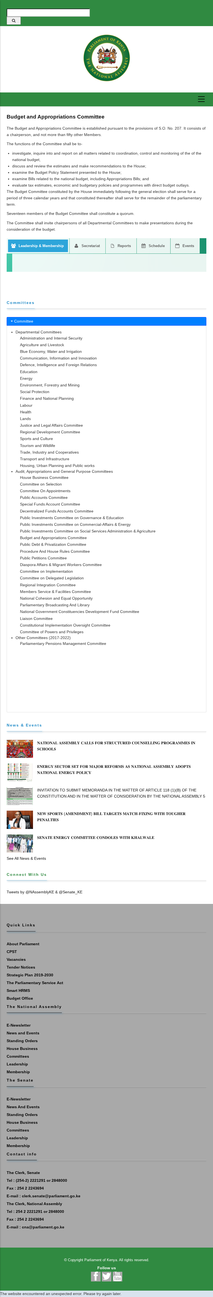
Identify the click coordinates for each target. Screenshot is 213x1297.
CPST (12, 951)
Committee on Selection (41, 484)
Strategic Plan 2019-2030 (30, 975)
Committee (23, 321)
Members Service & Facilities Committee (55, 591)
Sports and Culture (36, 438)
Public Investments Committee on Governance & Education (72, 518)
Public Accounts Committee (44, 497)
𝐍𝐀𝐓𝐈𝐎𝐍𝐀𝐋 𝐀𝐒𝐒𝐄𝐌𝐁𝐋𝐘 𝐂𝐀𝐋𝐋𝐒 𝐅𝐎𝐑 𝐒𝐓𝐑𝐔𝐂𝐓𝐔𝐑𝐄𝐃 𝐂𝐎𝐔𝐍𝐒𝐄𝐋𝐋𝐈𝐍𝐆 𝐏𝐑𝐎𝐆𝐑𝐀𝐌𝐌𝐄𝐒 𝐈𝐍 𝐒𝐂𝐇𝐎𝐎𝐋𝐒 (116, 746)
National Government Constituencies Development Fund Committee (79, 611)
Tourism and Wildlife (37, 445)
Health (25, 412)
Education (28, 372)
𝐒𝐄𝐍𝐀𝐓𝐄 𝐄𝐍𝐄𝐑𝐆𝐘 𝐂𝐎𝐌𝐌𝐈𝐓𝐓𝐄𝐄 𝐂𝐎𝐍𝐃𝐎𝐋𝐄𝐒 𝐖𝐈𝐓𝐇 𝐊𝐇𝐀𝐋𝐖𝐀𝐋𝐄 (95, 837)
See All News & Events (26, 858)
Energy (26, 378)
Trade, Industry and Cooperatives (49, 452)
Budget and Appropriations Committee (53, 538)
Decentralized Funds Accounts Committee (56, 511)
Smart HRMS (18, 990)
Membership (18, 1072)
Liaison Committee (36, 618)
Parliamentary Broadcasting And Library (55, 605)
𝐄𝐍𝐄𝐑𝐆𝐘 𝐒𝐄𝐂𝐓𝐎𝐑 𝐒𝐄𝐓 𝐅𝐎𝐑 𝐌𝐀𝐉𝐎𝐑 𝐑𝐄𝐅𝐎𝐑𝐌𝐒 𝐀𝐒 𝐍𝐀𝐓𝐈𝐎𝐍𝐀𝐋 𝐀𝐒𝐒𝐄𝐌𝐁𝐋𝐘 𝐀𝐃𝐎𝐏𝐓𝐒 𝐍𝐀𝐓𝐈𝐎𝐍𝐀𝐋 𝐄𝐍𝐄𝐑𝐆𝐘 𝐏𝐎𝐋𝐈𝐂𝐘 (114, 769)
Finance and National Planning (47, 398)
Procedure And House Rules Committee (55, 551)
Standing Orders (22, 1041)
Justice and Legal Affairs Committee (51, 425)
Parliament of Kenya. (101, 1260)
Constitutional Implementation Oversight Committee (65, 625)
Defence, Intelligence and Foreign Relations (58, 365)
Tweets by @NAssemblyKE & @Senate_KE (44, 892)
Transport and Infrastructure (44, 459)
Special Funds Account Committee (50, 504)
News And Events (23, 1107)
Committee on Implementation (46, 571)
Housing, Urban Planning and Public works (57, 465)
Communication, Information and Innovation (58, 358)
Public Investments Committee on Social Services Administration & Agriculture (88, 531)
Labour (26, 405)
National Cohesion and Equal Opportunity (56, 598)
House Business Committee (44, 477)
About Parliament (23, 944)
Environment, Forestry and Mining (50, 385)
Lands (25, 418)
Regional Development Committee (50, 432)
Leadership (17, 1064)
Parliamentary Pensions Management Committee (63, 643)
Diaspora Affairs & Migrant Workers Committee (61, 564)
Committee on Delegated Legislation (52, 578)
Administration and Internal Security (51, 338)
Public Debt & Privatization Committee (53, 544)
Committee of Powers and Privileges (51, 632)
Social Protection (34, 391)
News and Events (23, 1033)
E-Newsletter (19, 1025)
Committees (18, 1056)
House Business (22, 1048)
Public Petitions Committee (43, 558)
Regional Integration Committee (48, 585)
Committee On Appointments (45, 491)
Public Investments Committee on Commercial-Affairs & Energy (75, 524)
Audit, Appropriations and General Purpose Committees (64, 471)
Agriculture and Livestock (42, 345)
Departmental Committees (39, 332)
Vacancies (16, 959)
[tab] (106, 321)
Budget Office (20, 998)
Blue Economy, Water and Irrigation (51, 351)
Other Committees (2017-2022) (43, 637)
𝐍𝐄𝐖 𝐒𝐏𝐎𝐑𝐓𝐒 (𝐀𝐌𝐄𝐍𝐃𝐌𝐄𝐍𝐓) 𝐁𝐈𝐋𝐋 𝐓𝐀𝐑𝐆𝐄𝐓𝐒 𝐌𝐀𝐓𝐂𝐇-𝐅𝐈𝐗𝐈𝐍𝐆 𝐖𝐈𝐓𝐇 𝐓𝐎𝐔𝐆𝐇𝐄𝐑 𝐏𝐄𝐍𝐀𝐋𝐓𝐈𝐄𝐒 (111, 816)
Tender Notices (21, 967)
